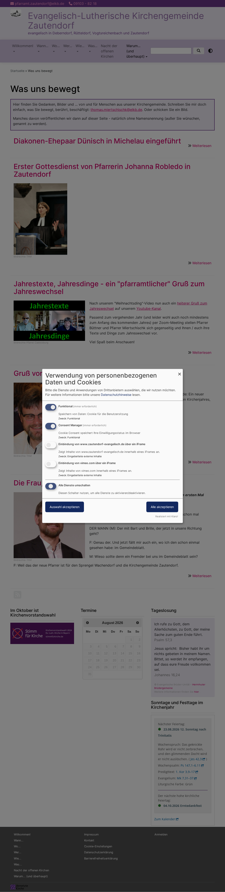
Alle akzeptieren (162, 506)
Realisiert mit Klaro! (166, 516)
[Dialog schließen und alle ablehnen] (179, 371)
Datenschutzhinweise (116, 394)
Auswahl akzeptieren (65, 506)
